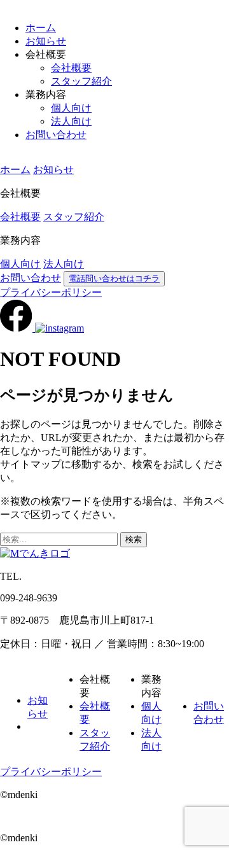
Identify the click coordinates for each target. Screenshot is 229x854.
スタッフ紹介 (81, 81)
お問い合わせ (56, 134)
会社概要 (71, 67)
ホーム (40, 27)
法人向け (71, 121)
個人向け (71, 107)
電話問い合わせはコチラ (114, 278)
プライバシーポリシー (51, 292)
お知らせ (45, 41)
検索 (133, 539)
